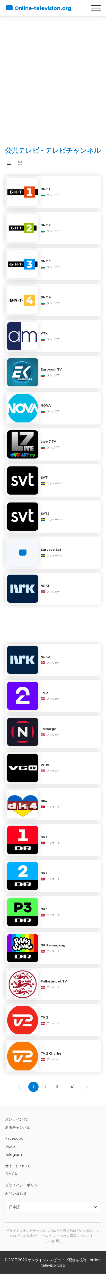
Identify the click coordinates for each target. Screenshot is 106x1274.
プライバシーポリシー (23, 1185)
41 (72, 1087)
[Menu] (96, 8)
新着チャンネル (17, 1127)
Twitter (11, 1146)
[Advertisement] (53, 77)
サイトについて (17, 1166)
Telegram (13, 1154)
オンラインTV (16, 1119)
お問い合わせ (16, 1193)
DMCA (11, 1174)
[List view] (9, 163)
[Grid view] (20, 163)
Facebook (14, 1138)
